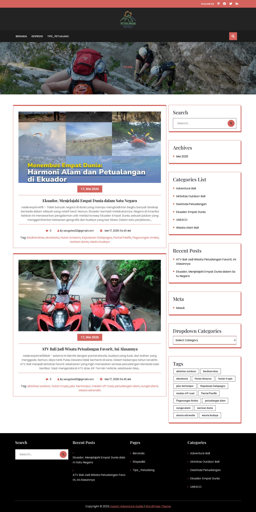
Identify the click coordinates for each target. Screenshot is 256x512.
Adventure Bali (186, 188)
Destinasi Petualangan (191, 204)
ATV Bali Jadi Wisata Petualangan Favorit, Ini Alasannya (90, 349)
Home (128, 67)
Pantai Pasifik (122, 238)
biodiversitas (35, 238)
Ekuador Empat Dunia (190, 212)
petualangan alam (127, 386)
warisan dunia (79, 242)
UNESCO (181, 220)
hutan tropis (60, 386)
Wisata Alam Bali (187, 228)
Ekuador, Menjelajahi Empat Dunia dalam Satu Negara (89, 200)
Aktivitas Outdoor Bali (190, 196)
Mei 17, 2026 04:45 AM (117, 230)
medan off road (102, 386)
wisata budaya (100, 242)
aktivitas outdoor (39, 386)
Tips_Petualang (58, 36)
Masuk (180, 308)
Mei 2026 (182, 156)
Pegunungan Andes (145, 238)
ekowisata (52, 238)
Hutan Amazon (70, 238)
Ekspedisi (37, 36)
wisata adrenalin (90, 390)
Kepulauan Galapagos (97, 238)
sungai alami (149, 386)
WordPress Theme (158, 506)
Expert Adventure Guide (127, 506)
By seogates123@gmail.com (77, 230)
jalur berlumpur (80, 386)
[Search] (231, 123)
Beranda (21, 36)
